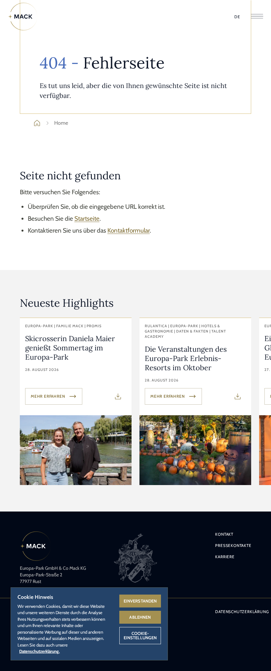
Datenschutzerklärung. (39, 651)
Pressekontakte (233, 545)
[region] (89, 623)
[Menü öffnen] (257, 17)
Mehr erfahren (48, 396)
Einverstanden (140, 601)
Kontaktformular (128, 230)
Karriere (224, 556)
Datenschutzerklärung (242, 611)
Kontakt (224, 534)
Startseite (86, 218)
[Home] (23, 16)
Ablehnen (140, 617)
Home (61, 123)
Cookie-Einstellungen (140, 635)
